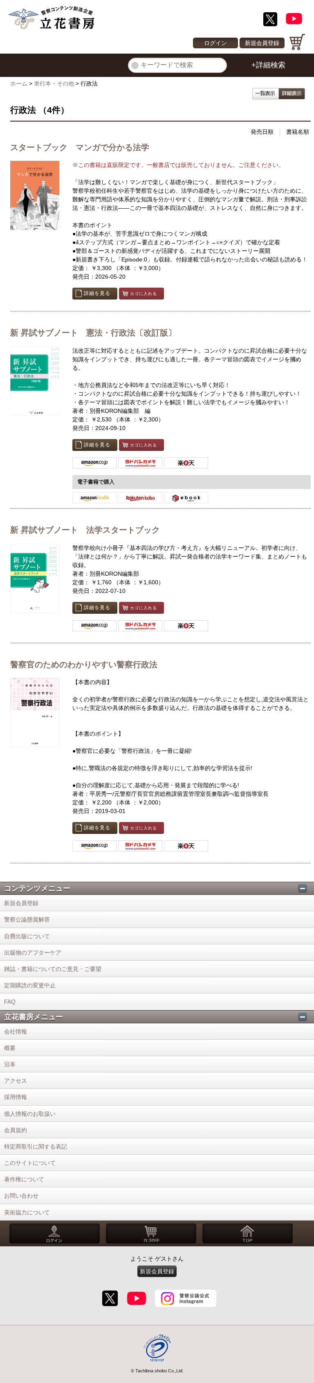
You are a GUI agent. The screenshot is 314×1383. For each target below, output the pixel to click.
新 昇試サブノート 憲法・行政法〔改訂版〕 (93, 332)
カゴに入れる (143, 293)
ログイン (215, 43)
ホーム (18, 83)
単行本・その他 (54, 83)
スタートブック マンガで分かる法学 (79, 147)
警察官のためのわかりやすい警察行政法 (83, 664)
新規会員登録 (262, 43)
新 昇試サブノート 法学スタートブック (85, 529)
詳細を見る (97, 293)
